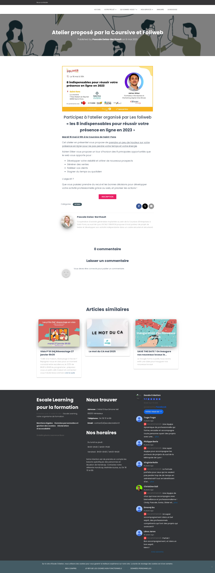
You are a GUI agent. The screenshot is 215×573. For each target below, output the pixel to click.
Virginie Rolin (151, 462)
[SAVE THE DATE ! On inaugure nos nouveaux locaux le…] (156, 333)
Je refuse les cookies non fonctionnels (103, 568)
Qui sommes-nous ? (128, 9)
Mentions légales (45, 423)
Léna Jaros (149, 531)
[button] (107, 286)
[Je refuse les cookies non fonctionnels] (212, 567)
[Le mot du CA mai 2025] (107, 333)
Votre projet (109, 9)
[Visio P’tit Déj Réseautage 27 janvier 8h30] (59, 333)
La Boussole (172, 9)
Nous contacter (42, 2)
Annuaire (160, 9)
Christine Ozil (151, 486)
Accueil (97, 9)
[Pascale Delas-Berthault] (67, 221)
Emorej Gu (149, 507)
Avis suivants (157, 551)
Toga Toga (150, 417)
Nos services (146, 9)
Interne (77, 204)
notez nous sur (152, 411)
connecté (93, 268)
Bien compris (70, 568)
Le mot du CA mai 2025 (102, 351)
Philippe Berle (151, 441)
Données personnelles (141, 568)
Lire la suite (70, 373)
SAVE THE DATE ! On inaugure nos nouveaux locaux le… (154, 353)
